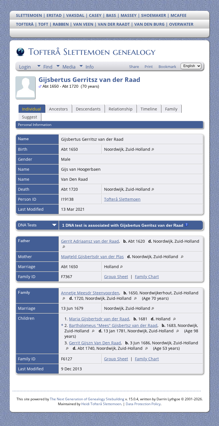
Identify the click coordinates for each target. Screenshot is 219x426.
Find (47, 67)
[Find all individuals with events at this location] (152, 149)
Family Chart (147, 276)
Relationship (121, 109)
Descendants (88, 109)
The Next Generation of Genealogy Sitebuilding (87, 399)
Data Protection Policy (143, 403)
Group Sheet (116, 276)
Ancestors (58, 109)
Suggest (29, 117)
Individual (31, 109)
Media (69, 67)
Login (25, 67)
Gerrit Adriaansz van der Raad (90, 241)
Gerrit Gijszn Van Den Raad (95, 342)
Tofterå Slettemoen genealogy (91, 51)
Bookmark (167, 66)
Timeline (149, 109)
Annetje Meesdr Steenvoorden (90, 293)
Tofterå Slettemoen (122, 199)
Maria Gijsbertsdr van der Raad (99, 318)
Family (171, 109)
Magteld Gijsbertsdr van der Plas (92, 256)
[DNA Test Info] (186, 225)
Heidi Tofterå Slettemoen (101, 403)
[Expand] (54, 224)
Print (149, 66)
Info (90, 67)
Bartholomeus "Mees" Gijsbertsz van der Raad (113, 325)
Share (134, 66)
